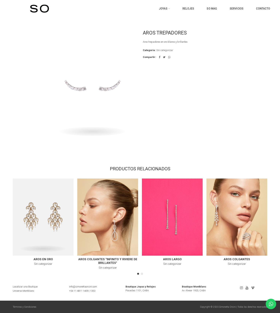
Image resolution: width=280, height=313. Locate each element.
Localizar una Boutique (25, 286)
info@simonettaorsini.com (83, 286)
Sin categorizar (164, 50)
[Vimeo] (253, 288)
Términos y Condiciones (24, 307)
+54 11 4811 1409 (78, 290)
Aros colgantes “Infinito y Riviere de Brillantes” (107, 261)
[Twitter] (164, 57)
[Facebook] (160, 57)
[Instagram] (241, 288)
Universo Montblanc (23, 290)
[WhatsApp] (169, 57)
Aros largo (172, 259)
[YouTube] (247, 288)
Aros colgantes (237, 259)
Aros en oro (43, 259)
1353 (92, 290)
